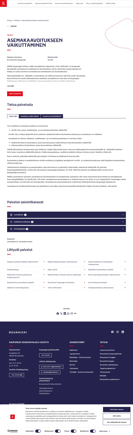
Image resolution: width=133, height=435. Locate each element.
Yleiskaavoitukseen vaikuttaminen (101, 287)
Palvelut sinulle (110, 3)
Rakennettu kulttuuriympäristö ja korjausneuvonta (19, 276)
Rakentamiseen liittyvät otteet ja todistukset (64, 274)
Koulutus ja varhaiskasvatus (64, 3)
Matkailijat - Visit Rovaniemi (80, 357)
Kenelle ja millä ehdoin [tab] (30, 116)
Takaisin (13, 26)
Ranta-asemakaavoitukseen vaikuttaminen (104, 274)
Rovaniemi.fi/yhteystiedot (50, 384)
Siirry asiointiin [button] (15, 94)
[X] (61, 313)
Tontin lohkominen (55, 287)
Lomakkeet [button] (18, 214)
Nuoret (72, 364)
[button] (46, 83)
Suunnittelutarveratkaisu (97, 282)
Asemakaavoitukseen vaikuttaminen (35, 20)
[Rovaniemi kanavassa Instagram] (117, 332)
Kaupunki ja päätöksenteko (43, 3)
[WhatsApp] (68, 313)
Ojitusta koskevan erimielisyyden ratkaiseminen (100, 263)
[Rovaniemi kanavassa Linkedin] (123, 332)
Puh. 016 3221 (46, 355)
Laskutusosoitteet (107, 350)
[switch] (58, 431)
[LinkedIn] (65, 313)
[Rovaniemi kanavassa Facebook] (112, 332)
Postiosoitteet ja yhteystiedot (46, 379)
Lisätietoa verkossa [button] (21, 221)
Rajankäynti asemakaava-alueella (100, 269)
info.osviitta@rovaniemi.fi (51, 367)
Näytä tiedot (103, 431)
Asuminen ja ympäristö (25, 3)
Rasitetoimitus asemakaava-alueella (20, 282)
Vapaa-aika (79, 3)
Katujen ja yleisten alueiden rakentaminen (22, 261)
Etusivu (10, 20)
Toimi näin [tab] (13, 116)
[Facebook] (58, 313)
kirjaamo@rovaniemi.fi (50, 372)
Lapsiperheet (75, 353)
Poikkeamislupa (13, 269)
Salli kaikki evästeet (116, 409)
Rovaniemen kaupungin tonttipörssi (61, 282)
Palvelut (17, 20)
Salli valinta (117, 416)
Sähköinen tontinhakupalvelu (18, 287)
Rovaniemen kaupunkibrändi (111, 353)
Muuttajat (73, 361)
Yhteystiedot (105, 372)
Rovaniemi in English (107, 357)
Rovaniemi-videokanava (109, 364)
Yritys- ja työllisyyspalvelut (94, 3)
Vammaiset (74, 368)
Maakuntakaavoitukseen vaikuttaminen (62, 261)
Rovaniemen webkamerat (109, 379)
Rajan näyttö (52, 269)
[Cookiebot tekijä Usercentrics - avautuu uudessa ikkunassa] (12, 431)
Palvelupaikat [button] (18, 228)
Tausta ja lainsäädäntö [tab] (51, 116)
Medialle (103, 375)
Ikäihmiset (74, 350)
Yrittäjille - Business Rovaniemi (81, 372)
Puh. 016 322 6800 (17, 375)
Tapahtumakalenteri (107, 368)
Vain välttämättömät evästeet (116, 422)
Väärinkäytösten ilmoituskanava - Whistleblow (46, 391)
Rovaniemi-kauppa (107, 361)
